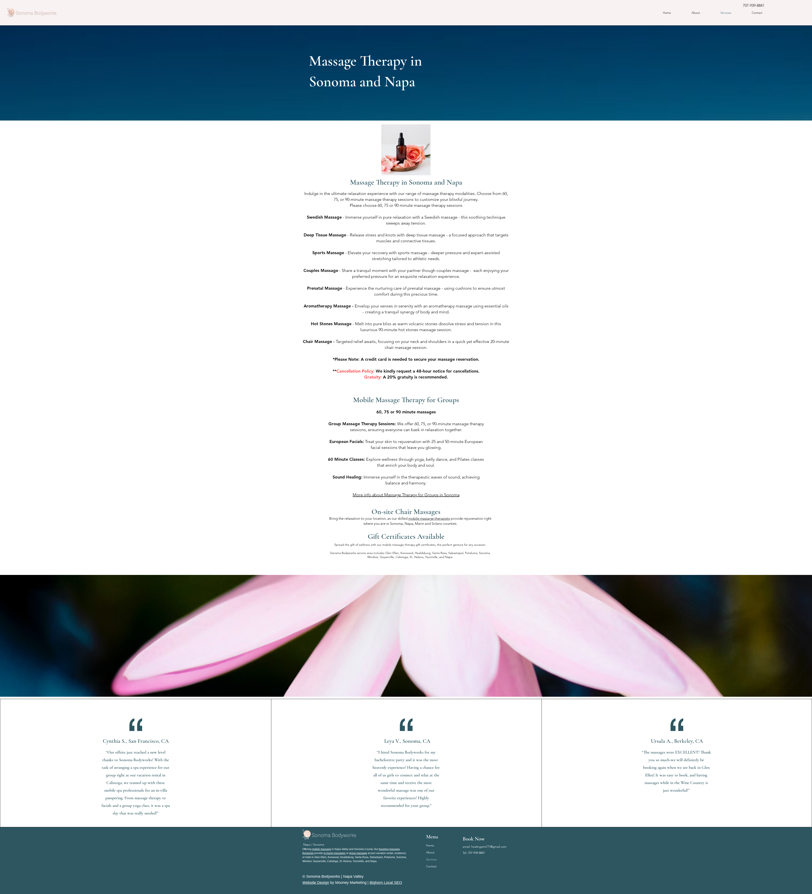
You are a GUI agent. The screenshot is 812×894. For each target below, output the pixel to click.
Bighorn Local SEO (386, 882)
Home (430, 845)
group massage (358, 853)
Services (431, 859)
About (430, 852)
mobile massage (321, 849)
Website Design (315, 882)
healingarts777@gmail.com (488, 847)
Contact (431, 866)
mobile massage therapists (429, 518)
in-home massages (335, 853)
